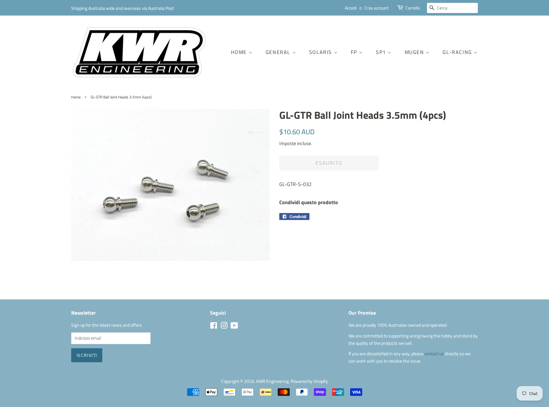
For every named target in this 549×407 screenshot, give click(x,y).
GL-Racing (458, 52)
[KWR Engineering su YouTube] (234, 327)
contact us (434, 353)
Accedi (350, 7)
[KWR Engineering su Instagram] (223, 327)
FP (355, 52)
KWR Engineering (272, 381)
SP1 (382, 52)
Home (240, 52)
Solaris (321, 52)
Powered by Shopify (309, 381)
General (279, 52)
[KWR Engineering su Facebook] (213, 327)
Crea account (376, 7)
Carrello (412, 7)
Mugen (415, 52)
